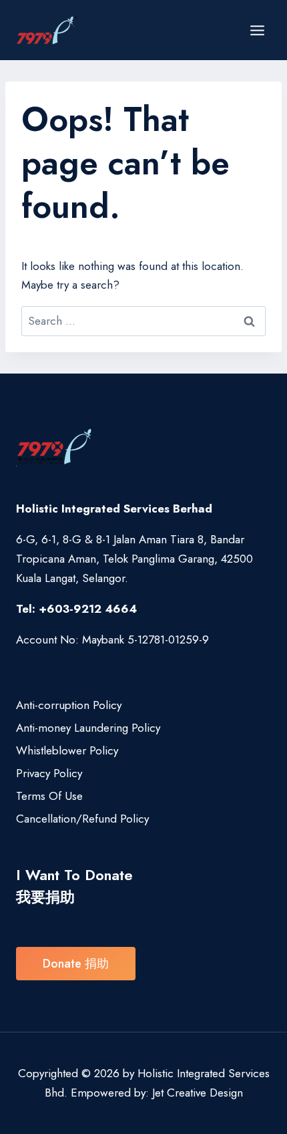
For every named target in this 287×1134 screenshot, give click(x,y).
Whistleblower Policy (67, 750)
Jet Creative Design (197, 1093)
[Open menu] (257, 30)
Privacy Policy (49, 773)
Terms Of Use (49, 796)
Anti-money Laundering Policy (88, 728)
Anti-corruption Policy (68, 705)
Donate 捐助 (76, 963)
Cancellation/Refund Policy (82, 819)
